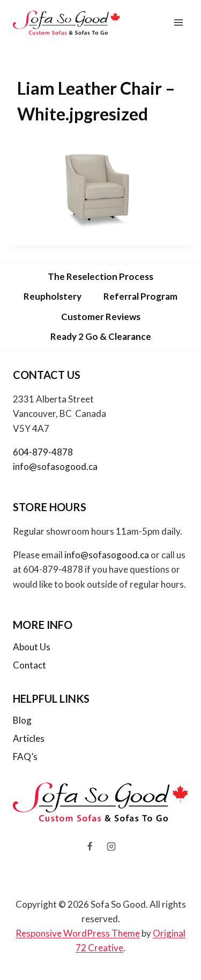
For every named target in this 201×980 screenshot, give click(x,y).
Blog (22, 720)
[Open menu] (178, 22)
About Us (31, 646)
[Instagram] (111, 847)
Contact (29, 665)
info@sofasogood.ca (55, 466)
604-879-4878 (43, 452)
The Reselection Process (100, 276)
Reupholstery (52, 296)
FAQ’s (25, 756)
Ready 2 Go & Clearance (100, 336)
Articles (28, 738)
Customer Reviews (100, 316)
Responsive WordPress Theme (78, 933)
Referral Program (140, 296)
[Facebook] (90, 847)
